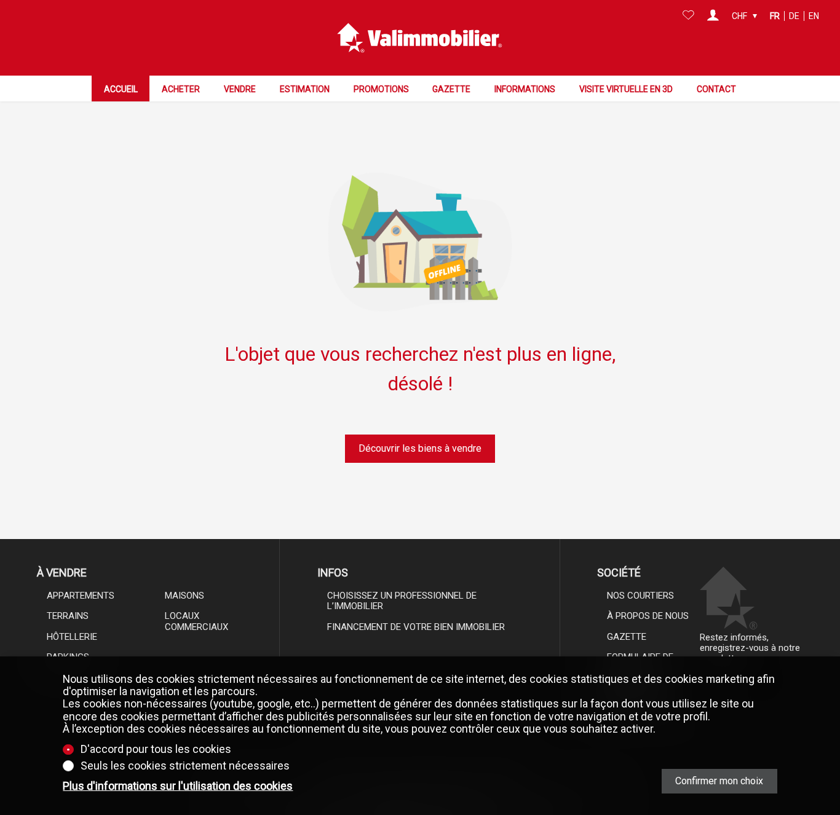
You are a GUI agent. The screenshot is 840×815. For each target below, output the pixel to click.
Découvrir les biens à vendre (420, 448)
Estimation (305, 89)
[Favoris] (688, 16)
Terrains (68, 615)
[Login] (713, 16)
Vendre (240, 89)
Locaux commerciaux (196, 621)
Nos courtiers (640, 595)
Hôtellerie (72, 636)
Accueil (121, 89)
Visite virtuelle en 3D (626, 89)
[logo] (420, 38)
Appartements (80, 595)
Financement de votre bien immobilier (416, 626)
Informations (524, 89)
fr (775, 16)
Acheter (181, 89)
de (794, 16)
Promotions (381, 89)
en (814, 16)
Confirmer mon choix (719, 781)
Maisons (184, 595)
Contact (716, 89)
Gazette (451, 89)
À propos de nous (648, 615)
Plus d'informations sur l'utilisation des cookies (178, 786)
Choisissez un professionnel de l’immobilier (402, 601)
